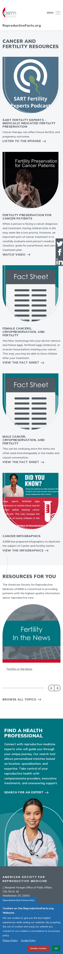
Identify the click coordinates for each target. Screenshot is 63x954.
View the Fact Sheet (21, 362)
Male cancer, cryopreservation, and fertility (24, 440)
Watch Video (14, 254)
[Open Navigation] (57, 12)
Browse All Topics (19, 699)
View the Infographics (23, 550)
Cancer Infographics (22, 536)
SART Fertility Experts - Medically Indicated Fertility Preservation (29, 123)
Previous (51, 688)
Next (57, 688)
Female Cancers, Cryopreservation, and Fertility (24, 331)
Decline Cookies (38, 948)
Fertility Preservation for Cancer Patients (27, 216)
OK (56, 948)
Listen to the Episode (22, 141)
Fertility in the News (19, 669)
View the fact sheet (21, 462)
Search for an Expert (24, 792)
